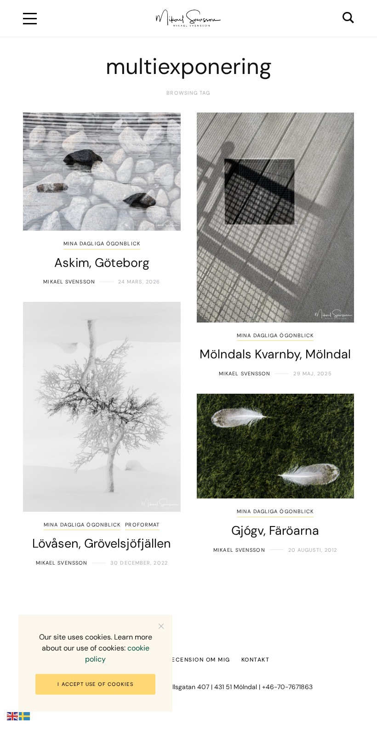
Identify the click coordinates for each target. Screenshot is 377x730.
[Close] (161, 625)
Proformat (142, 524)
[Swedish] (25, 716)
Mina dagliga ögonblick (101, 243)
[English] (13, 716)
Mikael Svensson (69, 281)
